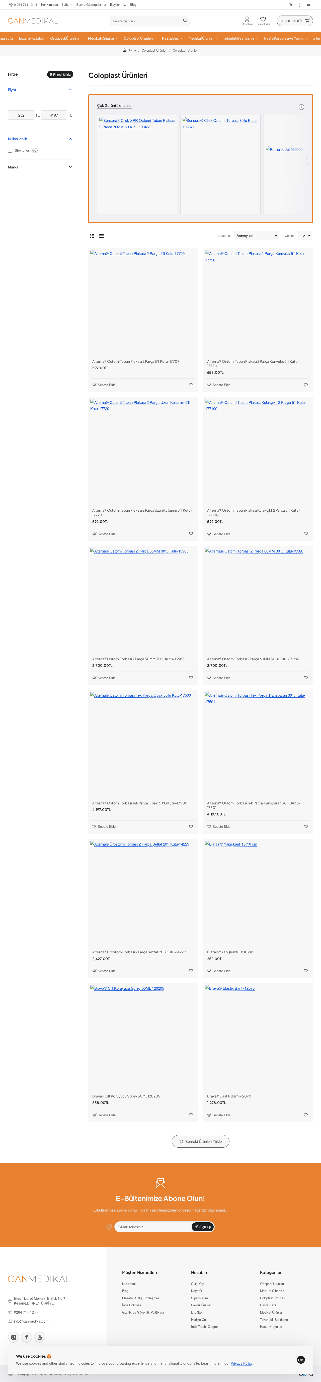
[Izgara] (92, 236)
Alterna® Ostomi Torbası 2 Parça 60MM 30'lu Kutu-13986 (253, 659)
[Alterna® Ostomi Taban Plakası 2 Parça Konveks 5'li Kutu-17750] (258, 303)
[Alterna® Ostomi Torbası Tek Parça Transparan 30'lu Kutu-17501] (258, 745)
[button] (308, 170)
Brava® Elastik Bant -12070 (229, 1096)
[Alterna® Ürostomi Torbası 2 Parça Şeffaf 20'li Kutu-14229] (143, 894)
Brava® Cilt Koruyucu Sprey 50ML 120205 (126, 1096)
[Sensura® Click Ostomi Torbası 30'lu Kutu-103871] (220, 155)
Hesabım (199, 1272)
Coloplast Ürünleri (154, 50)
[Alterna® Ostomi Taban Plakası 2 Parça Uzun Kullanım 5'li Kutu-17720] (143, 452)
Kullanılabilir (17, 138)
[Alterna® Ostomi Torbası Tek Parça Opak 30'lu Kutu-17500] (143, 745)
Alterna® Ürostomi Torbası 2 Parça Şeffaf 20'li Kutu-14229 (139, 952)
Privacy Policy (241, 1363)
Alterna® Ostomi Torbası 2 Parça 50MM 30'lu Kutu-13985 (138, 659)
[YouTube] (39, 1337)
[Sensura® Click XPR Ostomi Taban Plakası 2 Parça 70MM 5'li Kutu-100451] (137, 155)
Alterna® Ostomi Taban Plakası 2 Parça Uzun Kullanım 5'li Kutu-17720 (142, 512)
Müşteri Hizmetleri (139, 1272)
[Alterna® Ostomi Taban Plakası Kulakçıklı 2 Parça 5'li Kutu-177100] (258, 452)
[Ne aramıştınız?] (185, 21)
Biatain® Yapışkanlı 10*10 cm (230, 952)
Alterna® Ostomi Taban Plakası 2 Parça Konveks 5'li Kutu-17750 (253, 363)
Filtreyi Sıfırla (62, 74)
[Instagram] (13, 1337)
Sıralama (224, 235)
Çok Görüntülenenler (114, 105)
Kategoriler (271, 1272)
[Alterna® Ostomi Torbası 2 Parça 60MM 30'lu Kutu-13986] (258, 601)
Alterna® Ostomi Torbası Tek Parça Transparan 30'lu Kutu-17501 (253, 805)
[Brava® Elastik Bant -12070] (258, 1038)
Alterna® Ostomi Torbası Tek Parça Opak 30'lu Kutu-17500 (139, 803)
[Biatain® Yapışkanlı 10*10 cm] (258, 894)
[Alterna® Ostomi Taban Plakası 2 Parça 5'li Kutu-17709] (143, 303)
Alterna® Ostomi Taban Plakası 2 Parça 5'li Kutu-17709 (135, 361)
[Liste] (101, 236)
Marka (13, 167)
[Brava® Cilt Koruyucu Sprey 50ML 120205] (143, 1038)
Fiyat (12, 89)
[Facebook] (26, 1337)
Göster (289, 235)
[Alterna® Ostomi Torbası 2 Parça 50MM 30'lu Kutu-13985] (143, 601)
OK (301, 1359)
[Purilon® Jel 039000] (284, 164)
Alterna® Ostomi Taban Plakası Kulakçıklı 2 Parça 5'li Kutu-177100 (253, 512)
